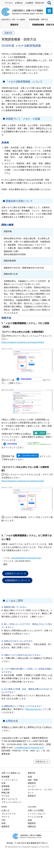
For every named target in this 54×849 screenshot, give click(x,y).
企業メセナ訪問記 (36, 810)
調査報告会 (41, 761)
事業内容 (31, 773)
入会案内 (29, 3)
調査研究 (14, 24)
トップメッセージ (9, 780)
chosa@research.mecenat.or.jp (26, 558)
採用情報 (5, 786)
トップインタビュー (37, 813)
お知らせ (5, 810)
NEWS (4, 807)
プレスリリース (8, 813)
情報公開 (5, 792)
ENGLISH (39, 3)
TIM (3, 820)
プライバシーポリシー (11, 802)
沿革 (3, 783)
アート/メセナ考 (35, 817)
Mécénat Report (33, 709)
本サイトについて (9, 799)
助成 (30, 776)
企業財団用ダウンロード (16, 580)
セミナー (32, 786)
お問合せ (19, 3)
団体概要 (5, 776)
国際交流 (32, 826)
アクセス (9, 3)
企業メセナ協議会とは (10, 773)
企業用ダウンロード (14, 573)
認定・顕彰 (33, 780)
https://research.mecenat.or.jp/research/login (22, 342)
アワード (5, 817)
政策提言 (32, 795)
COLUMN (32, 807)
